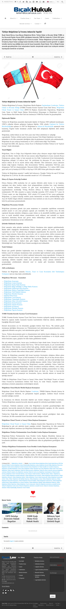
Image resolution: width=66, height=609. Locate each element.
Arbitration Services (39, 564)
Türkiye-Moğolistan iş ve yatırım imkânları (19, 482)
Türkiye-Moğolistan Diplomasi (49, 479)
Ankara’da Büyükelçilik (45, 126)
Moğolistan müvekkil (7, 468)
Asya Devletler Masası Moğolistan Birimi (38, 463)
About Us (13, 18)
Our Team (37, 18)
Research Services (39, 572)
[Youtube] (37, 1)
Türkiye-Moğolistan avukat (36, 479)
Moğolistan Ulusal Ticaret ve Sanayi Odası (16, 424)
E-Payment (21, 578)
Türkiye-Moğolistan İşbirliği (35, 482)
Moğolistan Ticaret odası (18, 468)
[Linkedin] (30, 1)
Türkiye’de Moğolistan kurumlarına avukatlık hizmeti (48, 484)
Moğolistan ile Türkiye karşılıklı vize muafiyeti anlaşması (45, 467)
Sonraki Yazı (57, 57)
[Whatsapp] (40, 1)
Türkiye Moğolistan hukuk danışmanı (50, 475)
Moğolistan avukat (34, 465)
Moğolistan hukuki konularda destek (23, 467)
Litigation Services (39, 566)
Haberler (20, 463)
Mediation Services (39, 561)
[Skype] (27, 1)
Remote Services (25, 23)
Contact (18, 1)
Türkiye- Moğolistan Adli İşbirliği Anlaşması (19, 479)
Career (47, 18)
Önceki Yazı (8, 57)
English (51, 1)
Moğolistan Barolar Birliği (45, 465)
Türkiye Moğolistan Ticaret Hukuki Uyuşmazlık (36, 477)
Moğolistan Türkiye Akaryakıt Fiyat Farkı (33, 468)
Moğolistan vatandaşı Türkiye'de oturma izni (28, 472)
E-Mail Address (56, 565)
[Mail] (43, 1)
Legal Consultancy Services (41, 569)
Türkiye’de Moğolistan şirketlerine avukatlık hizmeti (31, 486)
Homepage (35, 603)
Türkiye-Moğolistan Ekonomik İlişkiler (27, 480)
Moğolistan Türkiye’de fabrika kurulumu (24, 470)
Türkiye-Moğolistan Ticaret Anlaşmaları (26, 484)
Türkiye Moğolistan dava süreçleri (33, 475)
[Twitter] (23, 1)
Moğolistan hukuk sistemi (8, 467)
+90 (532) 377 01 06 (8, 1)
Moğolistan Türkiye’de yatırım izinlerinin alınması (45, 470)
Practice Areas (25, 18)
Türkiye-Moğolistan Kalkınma (49, 482)
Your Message (53, 573)
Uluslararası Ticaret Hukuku (23, 487)
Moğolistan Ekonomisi (57, 465)
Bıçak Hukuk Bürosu (53, 463)
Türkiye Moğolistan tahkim (19, 477)
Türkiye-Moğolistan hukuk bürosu (44, 480)
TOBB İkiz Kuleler (45, 473)
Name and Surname (57, 557)
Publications (56, 18)
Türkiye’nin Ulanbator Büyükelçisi (51, 486)
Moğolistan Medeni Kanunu (10, 295)
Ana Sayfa (21, 561)
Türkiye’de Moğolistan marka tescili (10, 486)
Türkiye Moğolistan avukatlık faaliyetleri (15, 475)
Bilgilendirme (15, 463)
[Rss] (13, 590)
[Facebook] (20, 1)
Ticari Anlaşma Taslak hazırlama (32, 473)
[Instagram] (33, 1)
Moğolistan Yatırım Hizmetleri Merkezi (15, 473)
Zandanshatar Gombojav (50, 105)
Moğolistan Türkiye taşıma (8, 470)
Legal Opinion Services (40, 580)
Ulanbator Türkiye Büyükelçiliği (9, 487)
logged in (12, 541)
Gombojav (35, 391)
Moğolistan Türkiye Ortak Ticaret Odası (53, 468)
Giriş (58, 1)
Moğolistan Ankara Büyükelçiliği (21, 465)
